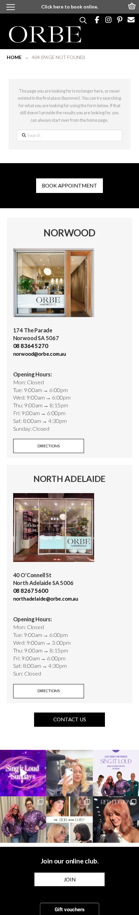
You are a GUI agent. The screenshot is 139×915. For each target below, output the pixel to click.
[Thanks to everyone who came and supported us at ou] (23, 773)
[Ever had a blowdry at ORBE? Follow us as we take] (69, 773)
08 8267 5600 (30, 590)
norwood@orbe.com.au (39, 354)
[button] (132, 5)
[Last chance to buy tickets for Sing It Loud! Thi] (116, 773)
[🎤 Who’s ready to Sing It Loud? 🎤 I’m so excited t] (23, 819)
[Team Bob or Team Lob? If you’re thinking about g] (69, 819)
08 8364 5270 (30, 346)
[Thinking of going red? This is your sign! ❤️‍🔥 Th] (116, 819)
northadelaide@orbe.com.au (45, 599)
